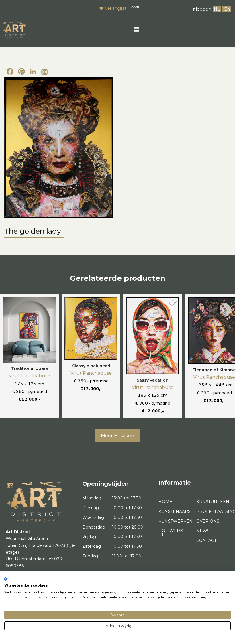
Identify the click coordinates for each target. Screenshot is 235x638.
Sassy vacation (153, 380)
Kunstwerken (174, 521)
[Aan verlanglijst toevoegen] (49, 304)
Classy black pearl (91, 365)
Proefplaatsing (212, 511)
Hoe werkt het (171, 532)
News (203, 530)
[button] (136, 29)
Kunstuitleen (212, 501)
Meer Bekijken (117, 435)
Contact (206, 540)
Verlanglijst (115, 8)
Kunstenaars (174, 511)
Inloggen (201, 9)
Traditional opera (29, 368)
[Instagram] (44, 72)
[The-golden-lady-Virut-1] (58, 147)
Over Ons (207, 521)
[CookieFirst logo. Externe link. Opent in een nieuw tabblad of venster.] (6, 579)
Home (165, 501)
